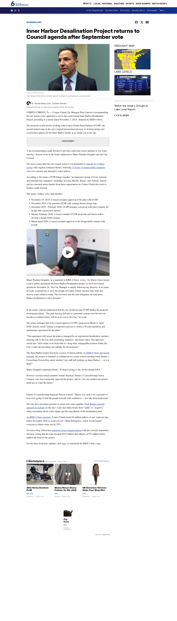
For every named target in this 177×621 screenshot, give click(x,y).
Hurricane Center (111, 10)
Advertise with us (138, 10)
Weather (119, 3)
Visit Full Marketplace (102, 461)
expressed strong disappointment (67, 430)
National (107, 3)
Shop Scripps (143, 3)
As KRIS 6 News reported (38, 417)
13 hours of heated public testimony (88, 167)
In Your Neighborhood (95, 10)
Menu (86, 4)
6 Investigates (152, 10)
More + (162, 10)
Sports (130, 3)
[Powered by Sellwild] (106, 534)
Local (97, 3)
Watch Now (159, 3)
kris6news (15, 11)
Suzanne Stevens (59, 103)
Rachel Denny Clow (43, 103)
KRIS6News (12, 11)
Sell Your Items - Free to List (55, 461)
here (64, 443)
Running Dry (125, 10)
